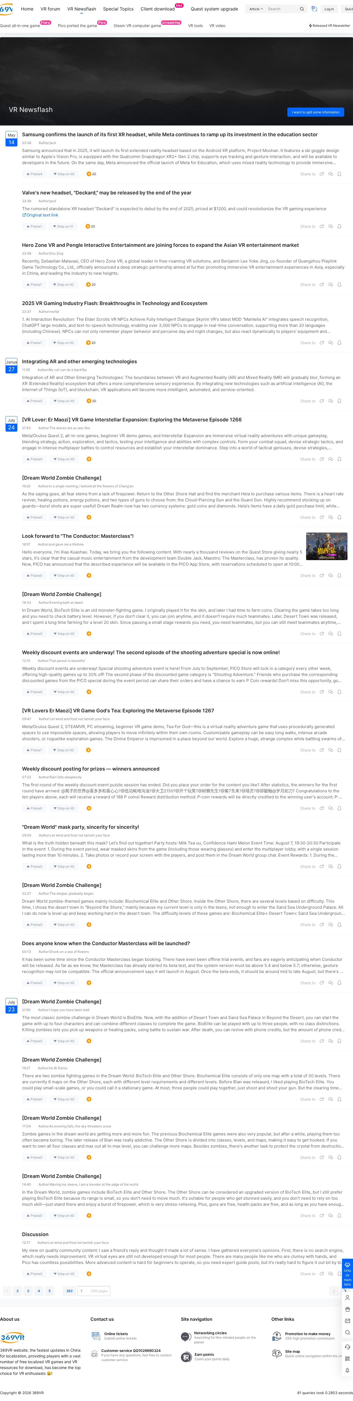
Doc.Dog (56, 253)
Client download (161, 7)
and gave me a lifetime (66, 544)
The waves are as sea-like (69, 428)
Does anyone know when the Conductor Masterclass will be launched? (106, 943)
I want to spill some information (315, 112)
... (58, 1291)
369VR (37, 1393)
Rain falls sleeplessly (66, 777)
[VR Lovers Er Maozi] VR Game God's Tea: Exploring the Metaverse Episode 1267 (118, 710)
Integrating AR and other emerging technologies (79, 361)
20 (94, 174)
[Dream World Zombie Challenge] (61, 478)
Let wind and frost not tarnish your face (80, 719)
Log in (329, 9)
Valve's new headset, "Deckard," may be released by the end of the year (106, 193)
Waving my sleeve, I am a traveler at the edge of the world (94, 1184)
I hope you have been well (69, 1010)
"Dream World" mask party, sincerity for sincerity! (80, 827)
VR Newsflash (81, 9)
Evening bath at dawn (66, 602)
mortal (54, 311)
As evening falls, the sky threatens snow (80, 1126)
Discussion (35, 1234)
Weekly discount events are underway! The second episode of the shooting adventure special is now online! (151, 652)
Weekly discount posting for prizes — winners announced (90, 769)
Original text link (42, 215)
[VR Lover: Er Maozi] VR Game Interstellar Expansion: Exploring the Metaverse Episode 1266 (132, 420)
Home (27, 9)
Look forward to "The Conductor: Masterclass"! (78, 536)
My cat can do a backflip (68, 370)
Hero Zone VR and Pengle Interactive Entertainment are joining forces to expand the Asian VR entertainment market (160, 245)
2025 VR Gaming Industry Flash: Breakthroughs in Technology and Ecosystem (114, 303)
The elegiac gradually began (71, 893)
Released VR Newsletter (331, 25)
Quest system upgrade (214, 9)
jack (53, 143)
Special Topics (118, 9)
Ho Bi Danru (58, 1068)
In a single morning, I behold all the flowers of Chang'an (91, 486)
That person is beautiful (67, 661)
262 (69, 1291)
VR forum (50, 9)
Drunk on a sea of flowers (69, 952)
